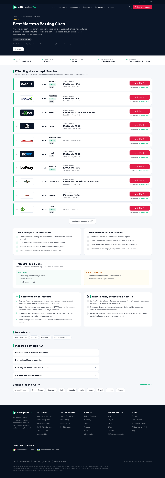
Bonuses (86, 7)
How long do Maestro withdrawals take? (32, 368)
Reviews (62, 7)
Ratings (50, 7)
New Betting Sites (43, 420)
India (82, 390)
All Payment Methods (116, 434)
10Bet (51, 126)
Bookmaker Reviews (44, 416)
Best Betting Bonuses (44, 427)
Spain (91, 390)
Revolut (111, 430)
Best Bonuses (65, 427)
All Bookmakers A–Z (139, 427)
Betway (52, 166)
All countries (145, 385)
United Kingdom (21, 390)
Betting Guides (42, 434)
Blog (133, 430)
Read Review (134, 87)
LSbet (51, 206)
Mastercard (21, 337)
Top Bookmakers (143, 7)
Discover (45, 337)
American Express (62, 337)
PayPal (110, 420)
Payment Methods (26, 16)
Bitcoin (110, 427)
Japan (110, 390)
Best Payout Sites (43, 423)
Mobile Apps (65, 423)
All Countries (89, 434)
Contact (135, 416)
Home (15, 16)
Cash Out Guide (42, 430)
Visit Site (138, 83)
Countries (74, 7)
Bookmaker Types (139, 423)
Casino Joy (54, 181)
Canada (71, 390)
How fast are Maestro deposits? (29, 360)
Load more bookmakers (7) (82, 221)
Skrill (110, 423)
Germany (51, 390)
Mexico (120, 390)
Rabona (52, 81)
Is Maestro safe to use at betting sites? (31, 352)
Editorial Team (137, 420)
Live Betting (64, 420)
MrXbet (52, 112)
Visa (34, 337)
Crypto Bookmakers (67, 416)
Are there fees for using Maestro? (29, 375)
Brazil (100, 390)
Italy (62, 390)
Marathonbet (55, 137)
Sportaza (53, 96)
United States (37, 390)
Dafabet (52, 195)
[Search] (130, 7)
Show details (143, 87)
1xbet (51, 153)
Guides (111, 7)
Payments (99, 7)
